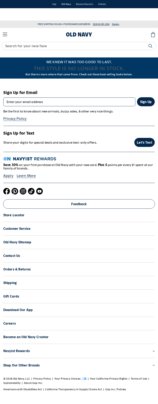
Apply (8, 176)
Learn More (26, 176)
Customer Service (16, 228)
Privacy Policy (15, 119)
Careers (9, 323)
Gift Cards (11, 296)
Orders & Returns (17, 269)
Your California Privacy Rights (108, 378)
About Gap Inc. (33, 383)
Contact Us (11, 256)
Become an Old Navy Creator (26, 337)
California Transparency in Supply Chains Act (73, 389)
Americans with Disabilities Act (22, 389)
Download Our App (18, 310)
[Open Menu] (5, 34)
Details (115, 24)
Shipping (10, 283)
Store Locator (14, 215)
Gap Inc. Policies (115, 389)
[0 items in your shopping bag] (153, 34)
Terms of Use (139, 378)
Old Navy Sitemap (17, 242)
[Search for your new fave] (150, 45)
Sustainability (12, 383)
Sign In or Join (101, 24)
